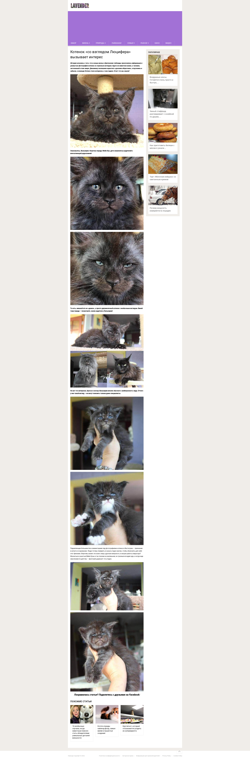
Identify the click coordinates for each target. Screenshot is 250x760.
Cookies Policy (177, 756)
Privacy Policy (166, 756)
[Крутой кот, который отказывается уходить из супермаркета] (132, 714)
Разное (144, 43)
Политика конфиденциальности (109, 756)
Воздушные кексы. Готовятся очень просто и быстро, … (161, 80)
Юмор (73, 43)
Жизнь (85, 43)
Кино (157, 43)
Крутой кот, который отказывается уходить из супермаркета (132, 728)
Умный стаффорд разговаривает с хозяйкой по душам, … (162, 114)
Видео (168, 43)
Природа (100, 43)
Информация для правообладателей (148, 756)
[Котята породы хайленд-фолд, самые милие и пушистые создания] (107, 714)
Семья (130, 43)
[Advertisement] (125, 25)
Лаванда (71, 756)
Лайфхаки (116, 43)
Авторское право (127, 756)
